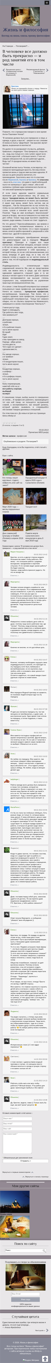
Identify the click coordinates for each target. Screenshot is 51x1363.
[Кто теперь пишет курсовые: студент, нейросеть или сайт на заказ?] (13, 467)
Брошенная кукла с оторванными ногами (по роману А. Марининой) (14, 72)
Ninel (12, 1078)
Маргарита (15, 582)
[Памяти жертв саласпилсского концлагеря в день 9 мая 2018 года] (36, 522)
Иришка (14, 706)
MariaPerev (15, 807)
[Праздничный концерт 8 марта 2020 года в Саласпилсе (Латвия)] (36, 467)
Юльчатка (14, 616)
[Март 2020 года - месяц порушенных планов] (13, 496)
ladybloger (14, 779)
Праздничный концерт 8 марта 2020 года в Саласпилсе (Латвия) (36, 480)
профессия (22, 436)
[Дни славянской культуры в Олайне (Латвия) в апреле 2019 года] (13, 522)
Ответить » (14, 575)
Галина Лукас (16, 730)
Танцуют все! (31, 507)
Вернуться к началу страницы (37, 1177)
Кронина (32, 180)
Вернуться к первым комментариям (16, 1172)
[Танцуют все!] (36, 496)
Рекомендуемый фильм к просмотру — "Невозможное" (35, 71)
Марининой (13, 180)
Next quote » (40, 1330)
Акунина (23, 180)
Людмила (14, 1011)
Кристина (15, 86)
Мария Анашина (17, 552)
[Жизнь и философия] (25, 16)
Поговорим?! (32, 441)
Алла (12, 754)
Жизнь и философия (25, 29)
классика (17, 182)
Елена (13, 657)
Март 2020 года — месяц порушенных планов (11, 509)
